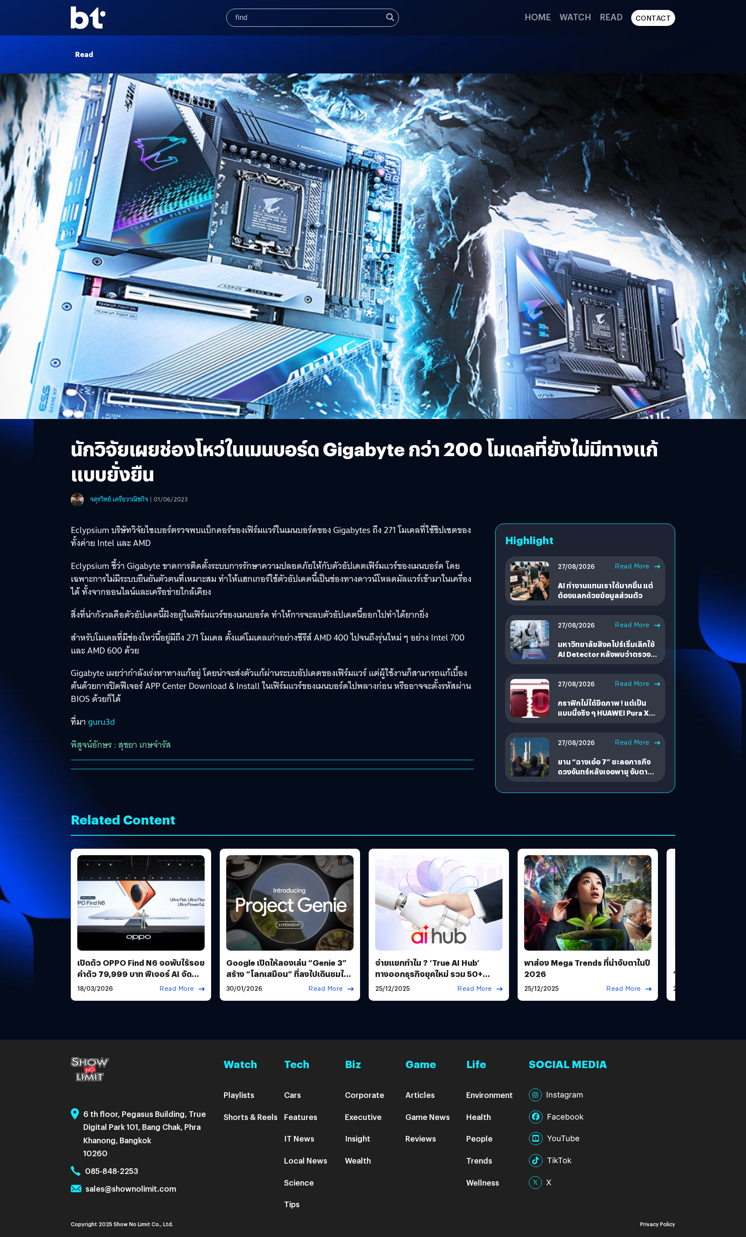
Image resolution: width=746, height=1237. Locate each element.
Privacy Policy (657, 1223)
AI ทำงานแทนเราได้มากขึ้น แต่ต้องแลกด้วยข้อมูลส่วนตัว (605, 590)
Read (611, 16)
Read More (632, 566)
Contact (653, 18)
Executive (363, 1116)
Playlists (239, 1094)
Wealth (358, 1160)
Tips (292, 1204)
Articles (420, 1094)
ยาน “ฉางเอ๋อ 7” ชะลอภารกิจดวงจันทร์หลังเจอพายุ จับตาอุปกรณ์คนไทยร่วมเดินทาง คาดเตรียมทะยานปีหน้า (607, 776)
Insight (357, 1138)
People (479, 1138)
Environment (489, 1094)
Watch (575, 16)
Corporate (364, 1094)
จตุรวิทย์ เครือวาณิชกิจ (119, 499)
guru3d (101, 721)
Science (299, 1182)
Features (300, 1116)
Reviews (420, 1138)
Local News (305, 1160)
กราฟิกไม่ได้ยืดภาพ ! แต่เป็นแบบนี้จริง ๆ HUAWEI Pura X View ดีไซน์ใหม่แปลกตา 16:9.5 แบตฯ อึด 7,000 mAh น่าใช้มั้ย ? (608, 717)
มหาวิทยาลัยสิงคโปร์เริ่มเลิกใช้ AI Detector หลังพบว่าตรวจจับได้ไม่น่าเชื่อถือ (609, 654)
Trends (479, 1160)
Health (478, 1116)
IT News (299, 1138)
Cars (292, 1094)
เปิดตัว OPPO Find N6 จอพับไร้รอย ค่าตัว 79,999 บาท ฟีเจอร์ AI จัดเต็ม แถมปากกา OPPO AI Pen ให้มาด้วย (141, 979)
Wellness (482, 1182)
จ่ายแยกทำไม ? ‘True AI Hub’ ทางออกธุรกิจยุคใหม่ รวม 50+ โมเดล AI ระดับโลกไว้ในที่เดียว (429, 973)
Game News (427, 1116)
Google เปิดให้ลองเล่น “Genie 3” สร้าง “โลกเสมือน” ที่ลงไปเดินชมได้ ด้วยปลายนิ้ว (287, 973)
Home (538, 16)
